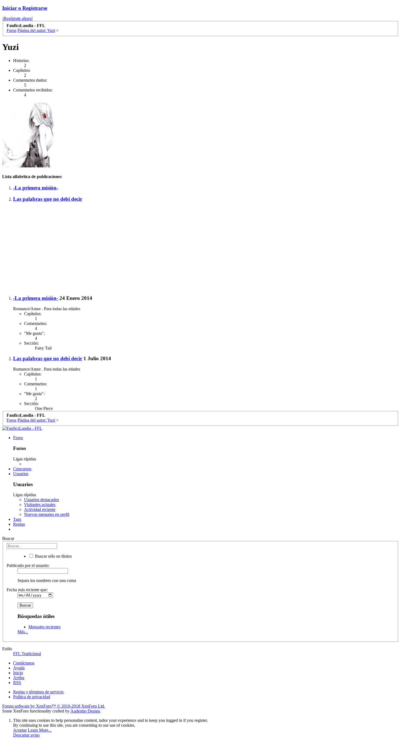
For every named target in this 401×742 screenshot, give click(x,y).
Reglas (19, 524)
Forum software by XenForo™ (53, 706)
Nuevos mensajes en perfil (46, 514)
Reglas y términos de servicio (38, 692)
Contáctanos (23, 663)
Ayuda (19, 668)
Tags (17, 519)
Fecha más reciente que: (27, 589)
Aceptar (20, 730)
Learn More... (40, 730)
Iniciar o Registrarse (24, 8)
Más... (22, 631)
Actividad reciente (39, 509)
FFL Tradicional (27, 653)
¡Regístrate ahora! (17, 18)
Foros (18, 437)
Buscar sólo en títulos (53, 556)
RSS (17, 682)
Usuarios (20, 473)
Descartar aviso (26, 735)
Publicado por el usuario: (28, 565)
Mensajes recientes (44, 627)
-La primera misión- (35, 188)
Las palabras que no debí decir (47, 199)
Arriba (18, 677)
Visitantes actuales (39, 504)
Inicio (18, 672)
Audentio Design (85, 711)
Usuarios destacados (41, 499)
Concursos (22, 468)
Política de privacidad (31, 696)
